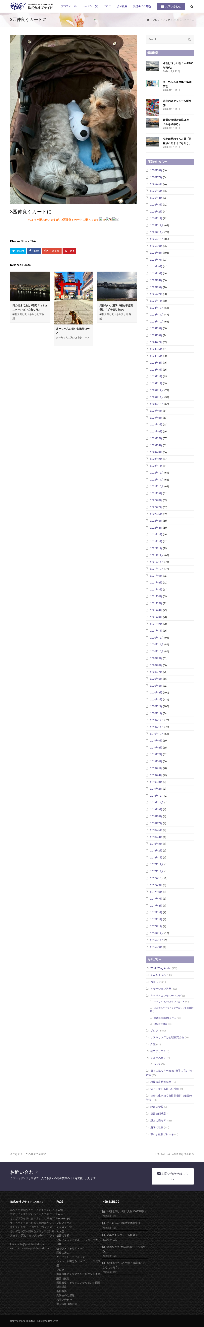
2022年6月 (156, 513)
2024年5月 (156, 355)
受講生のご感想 (65, 1295)
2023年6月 (156, 431)
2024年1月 (156, 383)
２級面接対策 (160, 1024)
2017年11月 (157, 871)
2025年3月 (156, 287)
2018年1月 (156, 857)
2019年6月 (156, 761)
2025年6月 (156, 266)
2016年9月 (156, 946)
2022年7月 (156, 507)
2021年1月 (156, 630)
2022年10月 (157, 486)
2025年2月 (156, 294)
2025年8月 (156, 252)
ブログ (154, 1030)
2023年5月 (156, 438)
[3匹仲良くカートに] (73, 119)
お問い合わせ (64, 1299)
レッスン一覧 (64, 1226)
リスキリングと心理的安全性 (167, 1037)
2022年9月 (156, 493)
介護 (153, 1044)
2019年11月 (157, 727)
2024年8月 (156, 335)
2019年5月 (156, 768)
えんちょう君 (158, 974)
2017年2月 (156, 919)
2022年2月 (156, 541)
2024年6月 (156, 348)
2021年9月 (156, 575)
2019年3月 (156, 781)
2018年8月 (156, 816)
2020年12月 (157, 637)
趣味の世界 (156, 1127)
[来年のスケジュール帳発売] (152, 107)
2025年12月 (157, 225)
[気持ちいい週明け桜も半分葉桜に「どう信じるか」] (117, 286)
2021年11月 (157, 562)
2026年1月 (156, 218)
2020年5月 (156, 685)
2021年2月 (156, 623)
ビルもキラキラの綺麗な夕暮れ (173, 1154)
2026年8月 (156, 170)
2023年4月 (156, 445)
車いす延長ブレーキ (162, 1134)
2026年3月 (156, 204)
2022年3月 (156, 534)
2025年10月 (157, 238)
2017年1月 (156, 926)
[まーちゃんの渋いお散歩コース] (73, 298)
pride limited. (28, 1321)
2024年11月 (157, 314)
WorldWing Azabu (160, 968)
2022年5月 (156, 520)
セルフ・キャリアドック (70, 1248)
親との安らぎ (158, 1120)
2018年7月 (156, 823)
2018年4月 (156, 837)
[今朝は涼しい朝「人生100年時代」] (152, 66)
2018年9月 (156, 809)
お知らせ (155, 981)
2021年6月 (156, 596)
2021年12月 (157, 555)
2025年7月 (156, 259)
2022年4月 (156, 527)
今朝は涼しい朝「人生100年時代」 (127, 1211)
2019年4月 (156, 775)
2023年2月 (156, 458)
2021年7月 (156, 589)
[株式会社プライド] (32, 6)
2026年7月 (156, 177)
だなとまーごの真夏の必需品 (29, 1154)
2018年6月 (156, 830)
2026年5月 (156, 190)
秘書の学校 (156, 1106)
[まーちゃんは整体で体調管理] (152, 83)
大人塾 (157, 1064)
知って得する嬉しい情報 (164, 1088)
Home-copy (63, 1218)
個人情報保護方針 (66, 1303)
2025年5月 (156, 273)
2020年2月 (156, 706)
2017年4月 (156, 905)
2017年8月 (156, 891)
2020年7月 (156, 671)
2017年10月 (157, 878)
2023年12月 (157, 390)
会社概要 (61, 1291)
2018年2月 (156, 850)
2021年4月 (156, 610)
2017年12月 (157, 864)
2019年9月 (156, 740)
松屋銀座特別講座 (160, 1081)
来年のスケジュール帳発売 (122, 1235)
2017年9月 (156, 885)
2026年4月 (156, 197)
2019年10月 (157, 733)
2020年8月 (156, 665)
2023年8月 (156, 417)
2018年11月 (157, 802)
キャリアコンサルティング (165, 995)
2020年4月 (156, 692)
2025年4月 (156, 280)
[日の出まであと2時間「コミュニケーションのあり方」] (30, 286)
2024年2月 (156, 376)
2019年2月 (156, 788)
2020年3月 (156, 699)
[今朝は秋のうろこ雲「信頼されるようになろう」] (152, 141)
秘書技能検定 (158, 1113)
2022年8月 (156, 500)
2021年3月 (156, 617)
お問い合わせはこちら (174, 1176)
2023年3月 (156, 452)
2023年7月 (156, 424)
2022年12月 (157, 472)
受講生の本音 (158, 1058)
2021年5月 (156, 603)
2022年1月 (156, 548)
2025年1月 (156, 300)
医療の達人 (62, 1252)
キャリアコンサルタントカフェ (169, 1001)
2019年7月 (156, 754)
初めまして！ (158, 1051)
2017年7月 (156, 898)
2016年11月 (157, 939)
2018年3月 (156, 843)
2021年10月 (157, 568)
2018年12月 (157, 795)
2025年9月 (156, 245)
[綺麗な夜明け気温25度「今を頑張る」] (152, 123)
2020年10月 (157, 651)
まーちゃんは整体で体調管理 (123, 1223)
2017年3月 (156, 912)
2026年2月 (156, 211)
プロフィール (64, 1222)
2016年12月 (157, 933)
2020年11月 (157, 644)
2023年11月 (157, 397)
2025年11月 (157, 232)
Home (59, 1209)
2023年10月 (157, 403)
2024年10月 (157, 321)
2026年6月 (156, 184)
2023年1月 (156, 465)
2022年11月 (157, 479)
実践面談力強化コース (165, 1018)
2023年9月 (156, 410)
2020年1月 (156, 713)
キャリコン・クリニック (70, 1256)
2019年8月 (156, 747)
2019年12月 (157, 720)
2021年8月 (156, 582)
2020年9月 (156, 658)
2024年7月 (156, 342)
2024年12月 (157, 307)
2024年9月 (156, 328)
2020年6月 (156, 678)
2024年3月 (156, 369)
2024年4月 (156, 362)
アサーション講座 (160, 988)
